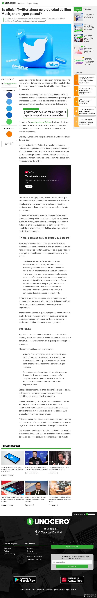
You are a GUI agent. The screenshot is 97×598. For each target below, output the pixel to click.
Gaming (35, 3)
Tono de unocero (32, 554)
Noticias (53, 473)
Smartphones (21, 3)
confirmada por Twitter (41, 122)
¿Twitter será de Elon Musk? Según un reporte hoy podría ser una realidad (45, 113)
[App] (25, 580)
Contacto (30, 551)
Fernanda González (10, 83)
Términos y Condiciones (34, 559)
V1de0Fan (7, 548)
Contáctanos (72, 547)
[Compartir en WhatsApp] (9, 122)
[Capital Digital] (48, 531)
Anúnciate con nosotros (34, 556)
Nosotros (30, 548)
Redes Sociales (8, 79)
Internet (53, 505)
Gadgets (29, 3)
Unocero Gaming (9, 554)
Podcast (6, 551)
